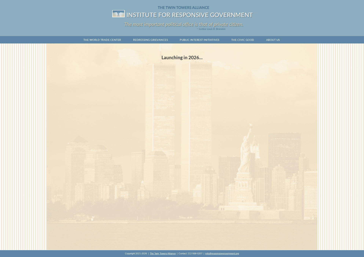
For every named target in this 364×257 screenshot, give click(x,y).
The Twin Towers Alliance (163, 253)
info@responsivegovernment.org (222, 253)
